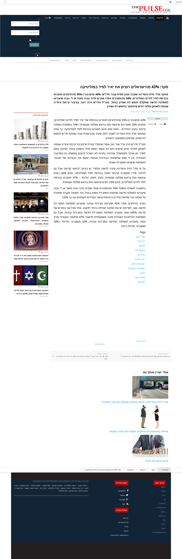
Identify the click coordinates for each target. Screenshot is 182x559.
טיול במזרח (19, 488)
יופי (164, 499)
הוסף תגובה (141, 341)
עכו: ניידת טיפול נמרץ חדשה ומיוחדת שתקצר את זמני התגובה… (134, 402)
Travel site (46, 485)
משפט (142, 18)
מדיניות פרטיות (123, 522)
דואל (161, 124)
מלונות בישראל (57, 485)
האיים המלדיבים (70, 485)
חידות (85, 485)
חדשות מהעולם (55, 60)
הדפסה (151, 124)
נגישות (126, 531)
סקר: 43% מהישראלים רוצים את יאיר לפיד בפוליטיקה (124, 86)
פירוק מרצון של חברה (156, 460)
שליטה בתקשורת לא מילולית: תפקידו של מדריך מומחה (138, 431)
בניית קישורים (24, 485)
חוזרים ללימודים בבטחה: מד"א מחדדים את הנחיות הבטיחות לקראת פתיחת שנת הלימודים (31, 182)
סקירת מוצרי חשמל (31, 488)
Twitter (122, 495)
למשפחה (58, 18)
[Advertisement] (46, 9)
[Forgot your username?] (38, 19)
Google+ (122, 500)
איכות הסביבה (161, 508)
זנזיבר (80, 485)
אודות (126, 526)
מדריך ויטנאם (65, 488)
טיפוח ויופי (94, 18)
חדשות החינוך (117, 60)
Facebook (121, 491)
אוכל (84, 18)
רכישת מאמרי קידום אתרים (119, 535)
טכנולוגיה (132, 18)
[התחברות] (37, 55)
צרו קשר (125, 518)
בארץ (67, 60)
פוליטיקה (129, 60)
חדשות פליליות (86, 60)
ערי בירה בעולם (77, 488)
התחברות (34, 45)
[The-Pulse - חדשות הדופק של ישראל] (151, 9)
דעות (74, 60)
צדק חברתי (162, 516)
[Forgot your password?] (36, 36)
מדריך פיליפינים (53, 488)
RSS (123, 504)
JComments (100, 344)
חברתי (123, 18)
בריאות (105, 18)
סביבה (114, 18)
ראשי (153, 470)
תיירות (76, 18)
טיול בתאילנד (63, 491)
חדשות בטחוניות (102, 60)
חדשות (160, 18)
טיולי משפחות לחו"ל (159, 532)
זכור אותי (35, 40)
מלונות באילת (35, 485)
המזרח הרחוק (83, 491)
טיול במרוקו (73, 491)
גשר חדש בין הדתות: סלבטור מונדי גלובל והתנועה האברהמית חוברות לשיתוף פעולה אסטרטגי (31, 220)
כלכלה (151, 18)
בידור (67, 18)
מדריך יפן (43, 488)
